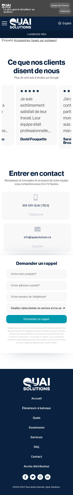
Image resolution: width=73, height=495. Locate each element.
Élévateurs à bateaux (36, 408)
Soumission (36, 427)
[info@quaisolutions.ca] (37, 229)
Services (36, 437)
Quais (36, 418)
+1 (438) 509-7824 (36, 34)
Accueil (36, 398)
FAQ (36, 447)
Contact (36, 456)
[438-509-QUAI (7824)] (36, 197)
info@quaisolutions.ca (37, 237)
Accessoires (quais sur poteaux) (35, 40)
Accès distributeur (36, 466)
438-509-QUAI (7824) (35, 205)
